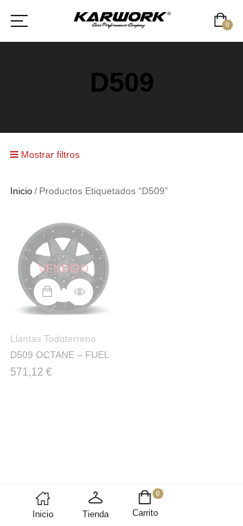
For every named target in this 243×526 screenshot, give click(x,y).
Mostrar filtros (49, 154)
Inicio (21, 190)
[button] (223, 21)
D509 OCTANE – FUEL (59, 354)
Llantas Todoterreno (53, 338)
